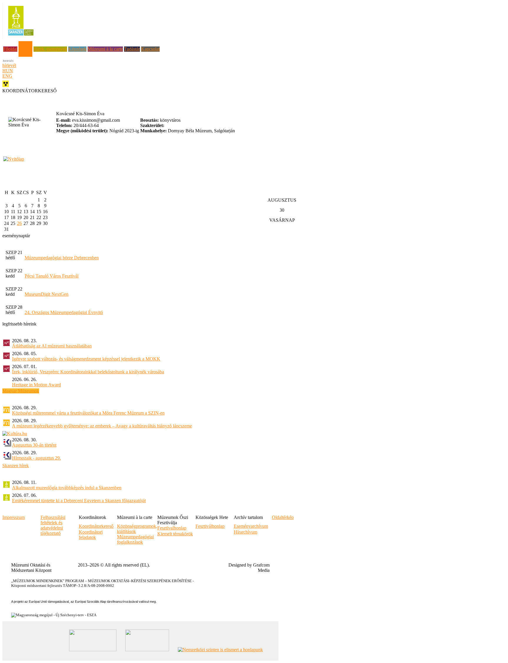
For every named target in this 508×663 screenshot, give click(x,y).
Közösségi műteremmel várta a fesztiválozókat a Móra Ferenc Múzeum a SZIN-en (88, 412)
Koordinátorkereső (96, 526)
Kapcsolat (150, 48)
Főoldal (10, 48)
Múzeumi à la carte (105, 48)
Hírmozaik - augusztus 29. (36, 457)
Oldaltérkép (283, 517)
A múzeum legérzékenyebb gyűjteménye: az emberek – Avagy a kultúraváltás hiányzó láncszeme (102, 425)
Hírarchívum (245, 532)
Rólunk (25, 43)
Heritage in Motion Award (36, 384)
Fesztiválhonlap (210, 526)
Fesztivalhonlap (171, 527)
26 (19, 223)
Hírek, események (50, 48)
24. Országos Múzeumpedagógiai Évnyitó (64, 312)
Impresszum (13, 517)
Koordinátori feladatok (91, 535)
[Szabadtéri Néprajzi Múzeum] (20, 37)
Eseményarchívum (251, 526)
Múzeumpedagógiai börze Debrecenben (62, 257)
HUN (7, 70)
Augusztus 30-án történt (34, 444)
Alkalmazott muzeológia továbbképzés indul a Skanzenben (66, 487)
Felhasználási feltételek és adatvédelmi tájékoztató (53, 525)
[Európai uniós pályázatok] (13, 158)
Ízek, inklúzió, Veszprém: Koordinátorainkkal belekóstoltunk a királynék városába (88, 371)
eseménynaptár (16, 235)
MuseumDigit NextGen (46, 294)
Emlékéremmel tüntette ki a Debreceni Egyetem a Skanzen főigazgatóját (79, 500)
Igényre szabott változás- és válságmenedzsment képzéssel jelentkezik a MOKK (86, 358)
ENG (7, 76)
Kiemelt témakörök (175, 533)
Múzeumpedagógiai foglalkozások (135, 539)
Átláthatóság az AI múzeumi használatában (52, 345)
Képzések (77, 48)
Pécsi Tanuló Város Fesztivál (51, 275)
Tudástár (132, 48)
